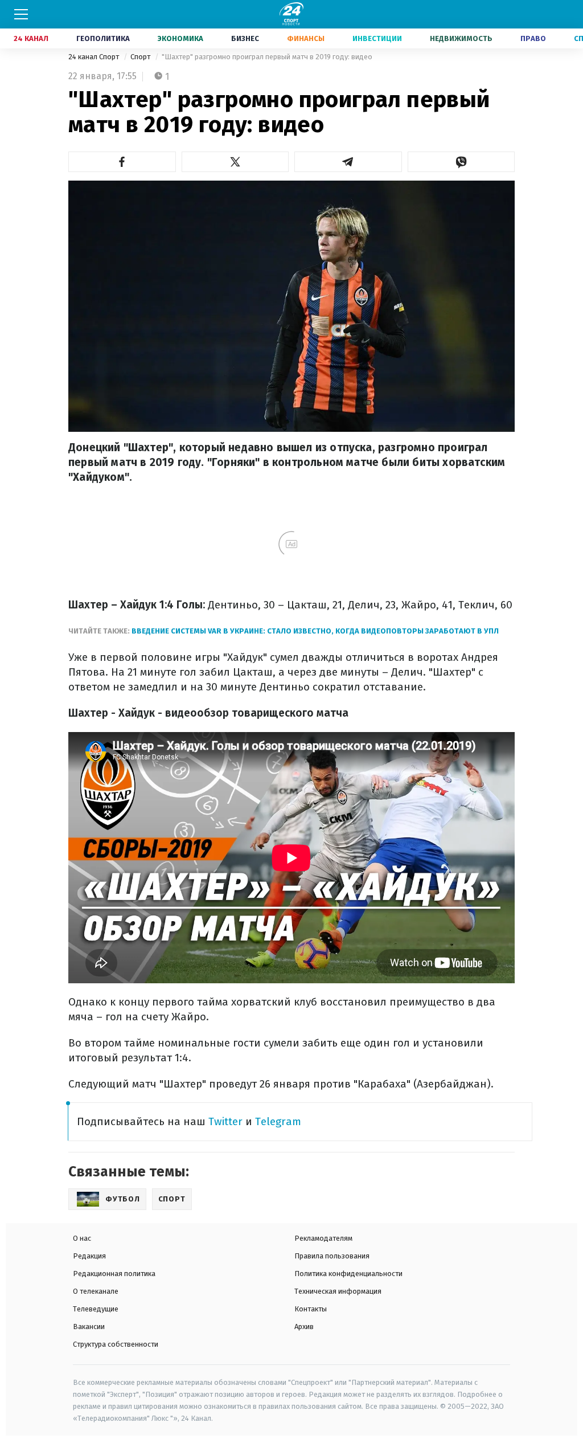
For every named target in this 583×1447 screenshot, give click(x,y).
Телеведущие (95, 1309)
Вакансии (89, 1326)
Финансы (306, 38)
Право (533, 38)
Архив (304, 1326)
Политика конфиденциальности (348, 1273)
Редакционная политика (114, 1273)
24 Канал (31, 38)
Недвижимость (461, 38)
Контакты (310, 1309)
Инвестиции (377, 38)
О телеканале (95, 1291)
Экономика (180, 38)
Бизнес (245, 38)
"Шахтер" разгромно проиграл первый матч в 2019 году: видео (267, 56)
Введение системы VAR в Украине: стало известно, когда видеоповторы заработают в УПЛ (315, 631)
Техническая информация (337, 1291)
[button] (122, 162)
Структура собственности (115, 1344)
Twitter (225, 1121)
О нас (82, 1238)
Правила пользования (331, 1256)
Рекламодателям (323, 1238)
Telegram (278, 1121)
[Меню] (21, 14)
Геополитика (103, 38)
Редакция (89, 1256)
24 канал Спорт (94, 56)
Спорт (141, 56)
